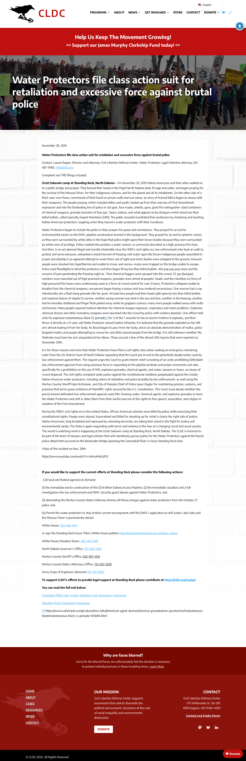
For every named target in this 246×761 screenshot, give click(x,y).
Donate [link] (210, 12)
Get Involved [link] (155, 12)
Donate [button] (103, 729)
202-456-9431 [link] (89, 541)
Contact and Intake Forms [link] (203, 716)
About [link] (119, 12)
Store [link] (177, 12)
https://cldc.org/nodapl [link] (180, 580)
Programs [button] (98, 12)
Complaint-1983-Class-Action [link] (60, 595)
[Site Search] (230, 12)
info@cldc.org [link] (64, 167)
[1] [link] (106, 318)
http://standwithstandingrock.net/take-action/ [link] (149, 533)
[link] (223, 12)
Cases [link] (30, 703)
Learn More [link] (156, 666)
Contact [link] (193, 12)
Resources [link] (34, 710)
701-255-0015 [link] (95, 572)
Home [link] (30, 691)
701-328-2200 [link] (93, 549)
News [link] (132, 12)
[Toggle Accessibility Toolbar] (239, 26)
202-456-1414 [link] (68, 525)
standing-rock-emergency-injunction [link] (103, 595)
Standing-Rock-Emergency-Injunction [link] (66, 603)
